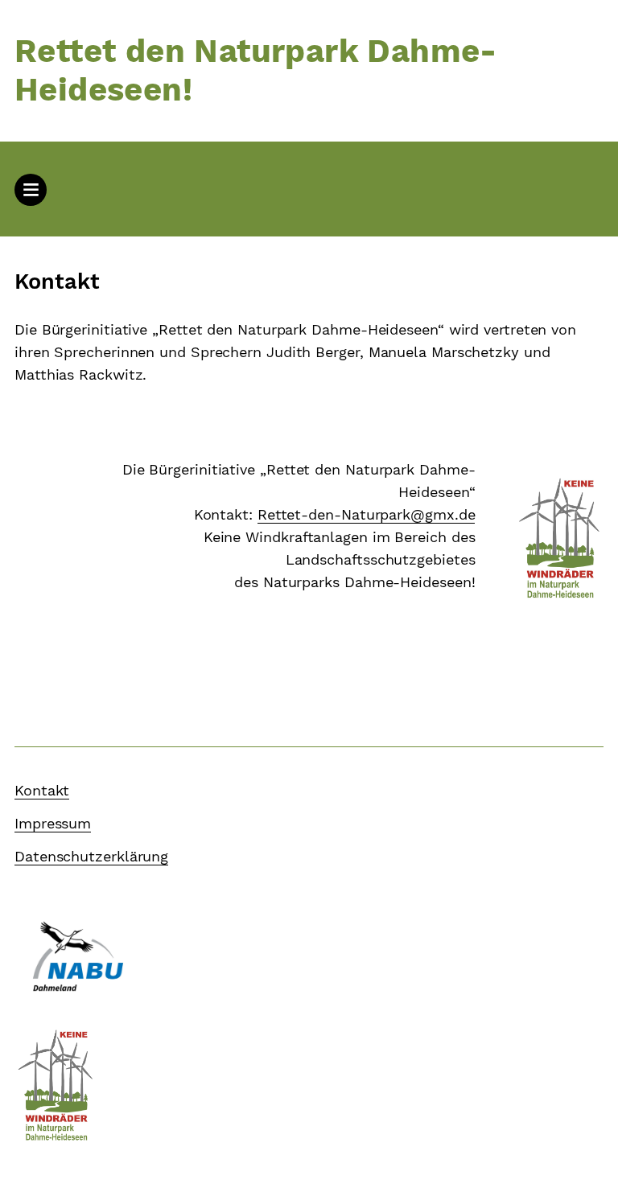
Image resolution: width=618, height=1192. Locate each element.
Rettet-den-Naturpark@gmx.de (367, 514)
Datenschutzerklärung (91, 856)
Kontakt (41, 790)
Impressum (52, 823)
